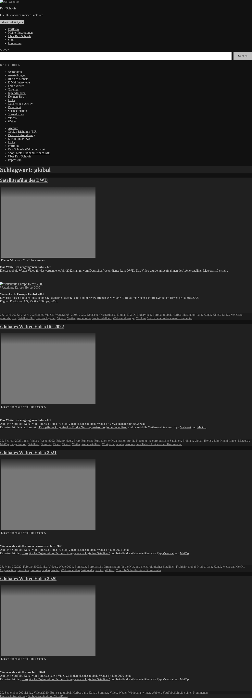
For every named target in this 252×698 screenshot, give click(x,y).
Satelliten (33, 444)
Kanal (207, 314)
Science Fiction (17, 110)
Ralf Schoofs (8, 8)
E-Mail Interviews (19, 82)
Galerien (13, 89)
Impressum (14, 43)
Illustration (188, 314)
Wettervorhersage (123, 318)
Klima (216, 314)
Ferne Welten (16, 86)
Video (56, 444)
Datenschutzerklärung (21, 135)
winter (120, 444)
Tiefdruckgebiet (45, 318)
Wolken (141, 318)
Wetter (12, 121)
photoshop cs (8, 318)
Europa (157, 314)
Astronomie (15, 71)
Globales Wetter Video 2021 (28, 452)
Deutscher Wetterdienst (101, 314)
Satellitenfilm (26, 318)
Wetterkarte (84, 318)
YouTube (152, 318)
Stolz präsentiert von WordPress (48, 696)
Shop (11, 39)
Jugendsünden (17, 93)
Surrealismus (16, 114)
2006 (74, 314)
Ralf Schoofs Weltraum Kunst (26, 149)
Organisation (18, 444)
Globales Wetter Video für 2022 (32, 326)
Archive (13, 128)
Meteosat (236, 314)
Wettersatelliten (101, 318)
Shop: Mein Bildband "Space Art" (29, 153)
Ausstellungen (17, 75)
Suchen (4, 50)
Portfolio (13, 29)
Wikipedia (108, 444)
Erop (77, 440)
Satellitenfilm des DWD (24, 180)
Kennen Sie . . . (17, 96)
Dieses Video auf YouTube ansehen (23, 260)
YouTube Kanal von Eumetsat (30, 423)
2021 (70, 566)
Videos (12, 117)
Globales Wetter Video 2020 (28, 578)
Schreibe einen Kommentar (175, 318)
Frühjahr (188, 440)
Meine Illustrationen (20, 32)
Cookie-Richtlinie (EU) (22, 131)
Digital (121, 314)
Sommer (46, 444)
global (167, 314)
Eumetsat (87, 440)
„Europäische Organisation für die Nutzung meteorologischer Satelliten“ (82, 427)
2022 (82, 314)
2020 (45, 692)
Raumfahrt (14, 107)
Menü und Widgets (12, 22)
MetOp (201, 427)
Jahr (199, 314)
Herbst (176, 314)
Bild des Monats (18, 79)
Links (11, 100)
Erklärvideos (64, 440)
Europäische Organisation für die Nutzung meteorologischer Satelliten (137, 440)
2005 (66, 314)
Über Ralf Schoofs (19, 36)
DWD (130, 270)
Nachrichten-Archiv (20, 103)
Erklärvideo (143, 314)
